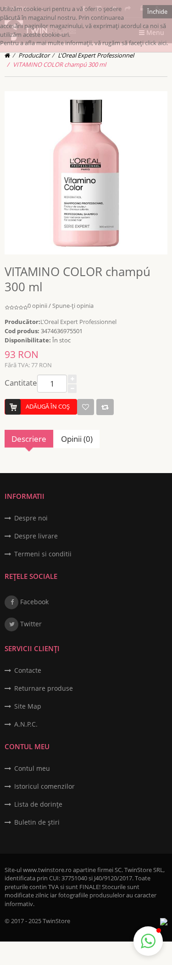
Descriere (28, 438)
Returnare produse (43, 688)
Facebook (33, 601)
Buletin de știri (37, 822)
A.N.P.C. (26, 724)
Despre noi (31, 518)
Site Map (27, 706)
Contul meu (32, 768)
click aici (155, 43)
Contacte (27, 670)
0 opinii (37, 305)
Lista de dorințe (38, 804)
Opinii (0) (77, 438)
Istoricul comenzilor (44, 786)
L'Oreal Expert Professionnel (96, 55)
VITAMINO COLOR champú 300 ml (59, 64)
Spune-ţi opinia (73, 305)
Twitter (30, 623)
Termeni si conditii (43, 553)
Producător (34, 55)
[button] (148, 941)
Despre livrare (36, 536)
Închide (157, 11)
